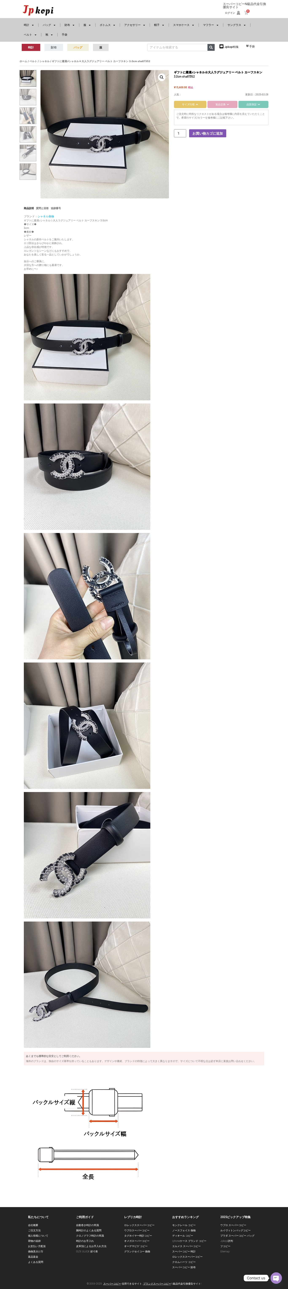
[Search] (211, 47)
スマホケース (181, 25)
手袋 (64, 34)
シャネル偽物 (46, 216)
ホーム (23, 61)
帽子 (157, 25)
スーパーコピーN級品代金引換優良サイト (244, 5)
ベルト (28, 34)
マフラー (208, 25)
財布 (67, 25)
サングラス (234, 25)
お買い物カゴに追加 (207, 133)
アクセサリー (132, 25)
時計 (26, 25)
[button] (162, 77)
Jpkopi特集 (232, 46)
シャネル (44, 61)
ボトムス (105, 25)
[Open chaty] (276, 1278)
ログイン (230, 12)
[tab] (190, 104)
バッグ (47, 25)
